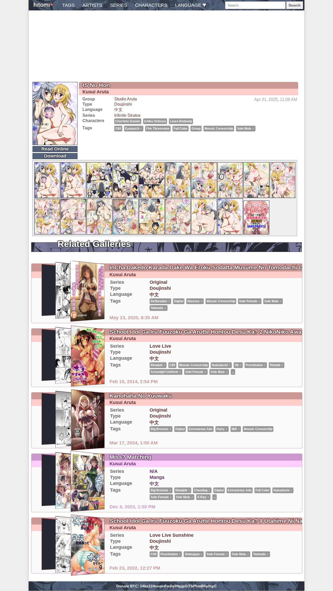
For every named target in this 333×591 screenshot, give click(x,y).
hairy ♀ (222, 429)
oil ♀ (238, 365)
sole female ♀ (249, 301)
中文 (118, 109)
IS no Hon (96, 85)
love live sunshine (172, 535)
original (158, 282)
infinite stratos (127, 115)
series (118, 5)
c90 (154, 554)
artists (92, 5)
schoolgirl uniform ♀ (166, 372)
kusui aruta (95, 91)
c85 (172, 365)
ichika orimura (155, 121)
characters (151, 5)
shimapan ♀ (194, 554)
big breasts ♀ (161, 429)
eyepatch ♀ (133, 128)
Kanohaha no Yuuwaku (141, 396)
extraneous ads (201, 429)
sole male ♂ (245, 128)
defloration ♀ (160, 301)
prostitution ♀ (256, 365)
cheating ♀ (202, 490)
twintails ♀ (158, 308)
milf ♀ (236, 429)
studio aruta (125, 99)
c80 (118, 128)
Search (295, 5)
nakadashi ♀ (221, 365)
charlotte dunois (127, 121)
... (233, 372)
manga (157, 477)
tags (68, 5)
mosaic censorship (218, 128)
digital (178, 301)
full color (181, 128)
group (196, 128)
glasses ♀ (195, 301)
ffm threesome (158, 128)
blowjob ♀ (158, 365)
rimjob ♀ (276, 365)
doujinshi (123, 104)
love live (160, 346)
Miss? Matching (130, 457)
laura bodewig (181, 121)
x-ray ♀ (203, 497)
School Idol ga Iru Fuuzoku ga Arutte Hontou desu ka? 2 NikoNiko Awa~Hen (213, 332)
